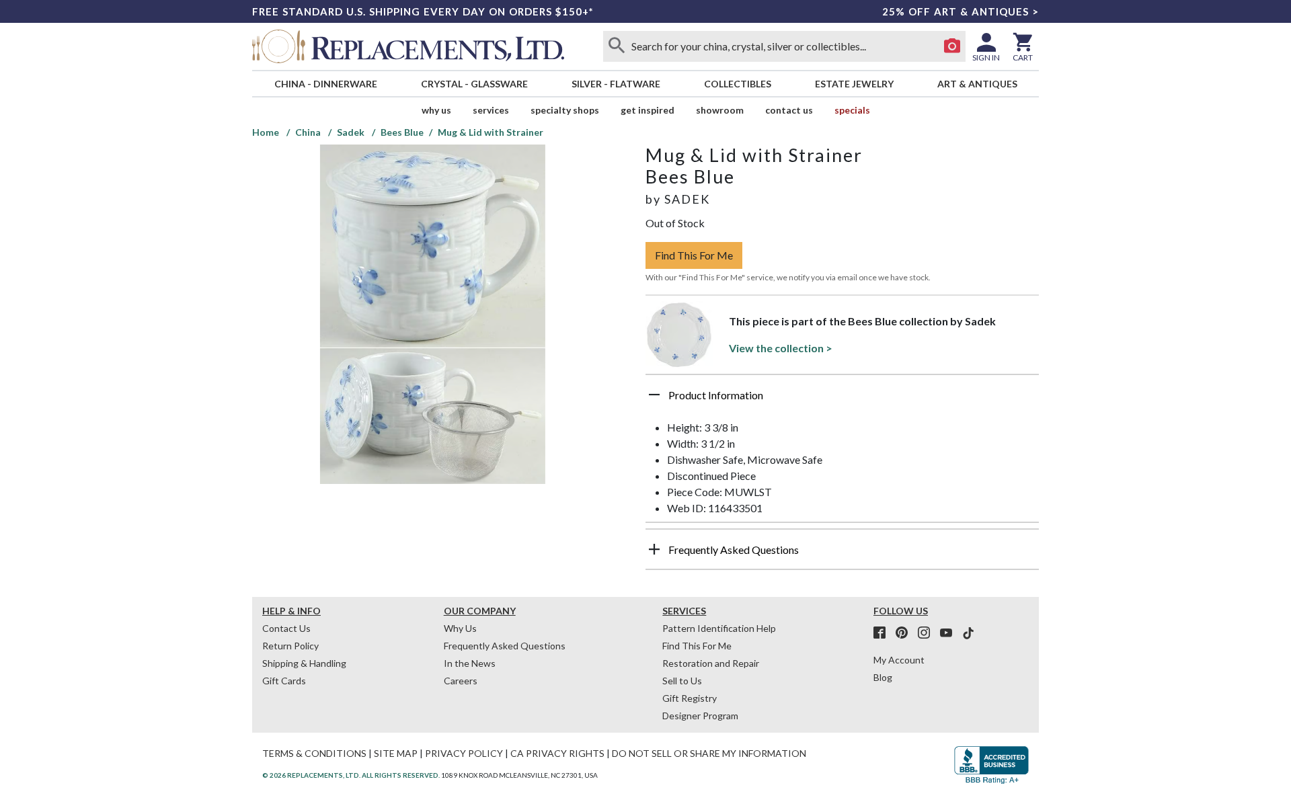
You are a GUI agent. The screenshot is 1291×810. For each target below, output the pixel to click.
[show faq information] (654, 549)
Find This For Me (694, 255)
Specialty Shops (565, 110)
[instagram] (928, 633)
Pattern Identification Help (719, 628)
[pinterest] (906, 633)
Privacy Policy (464, 753)
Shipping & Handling (304, 663)
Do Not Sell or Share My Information (709, 753)
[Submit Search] (616, 46)
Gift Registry (689, 698)
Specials (852, 110)
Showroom (720, 110)
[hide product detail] (654, 394)
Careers (460, 680)
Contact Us (789, 110)
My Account (899, 659)
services (491, 110)
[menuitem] (325, 83)
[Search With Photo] (952, 46)
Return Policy (290, 645)
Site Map (396, 753)
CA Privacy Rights (557, 753)
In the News (470, 663)
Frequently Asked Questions (504, 645)
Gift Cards (284, 680)
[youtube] (950, 633)
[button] (842, 400)
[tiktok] (968, 633)
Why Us (460, 628)
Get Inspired (647, 110)
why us (436, 110)
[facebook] (883, 633)
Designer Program (700, 715)
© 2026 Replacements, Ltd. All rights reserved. (351, 775)
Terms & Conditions (314, 753)
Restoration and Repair (710, 663)
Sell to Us (682, 680)
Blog (882, 677)
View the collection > (780, 347)
